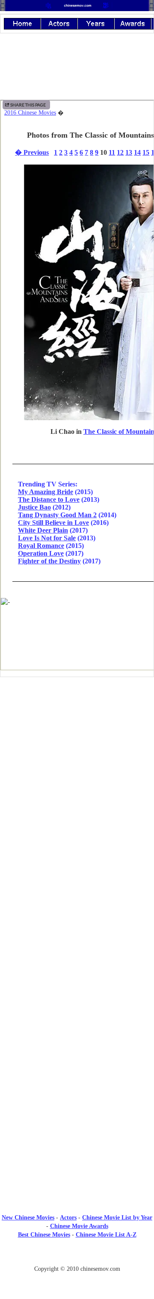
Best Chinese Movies (44, 1234)
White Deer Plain (43, 530)
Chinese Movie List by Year (117, 1217)
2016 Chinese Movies (30, 112)
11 (112, 152)
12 (120, 152)
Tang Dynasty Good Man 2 (57, 514)
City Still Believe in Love (53, 522)
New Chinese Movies (28, 1217)
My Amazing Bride (45, 491)
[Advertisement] (77, 754)
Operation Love (41, 553)
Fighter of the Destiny (49, 561)
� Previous (32, 152)
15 (145, 152)
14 (137, 152)
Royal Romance (41, 545)
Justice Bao (34, 507)
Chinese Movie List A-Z (106, 1234)
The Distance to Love (49, 499)
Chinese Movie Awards (79, 1226)
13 (128, 152)
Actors (68, 1217)
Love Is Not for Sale (47, 538)
